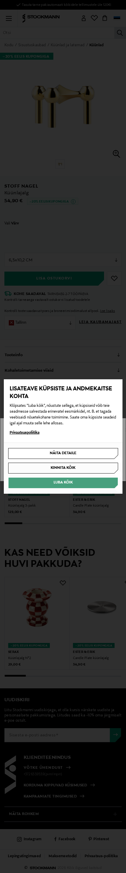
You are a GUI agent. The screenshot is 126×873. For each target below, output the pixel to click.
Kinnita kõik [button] (63, 468)
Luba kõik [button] (63, 483)
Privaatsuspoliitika (25, 433)
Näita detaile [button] (63, 453)
